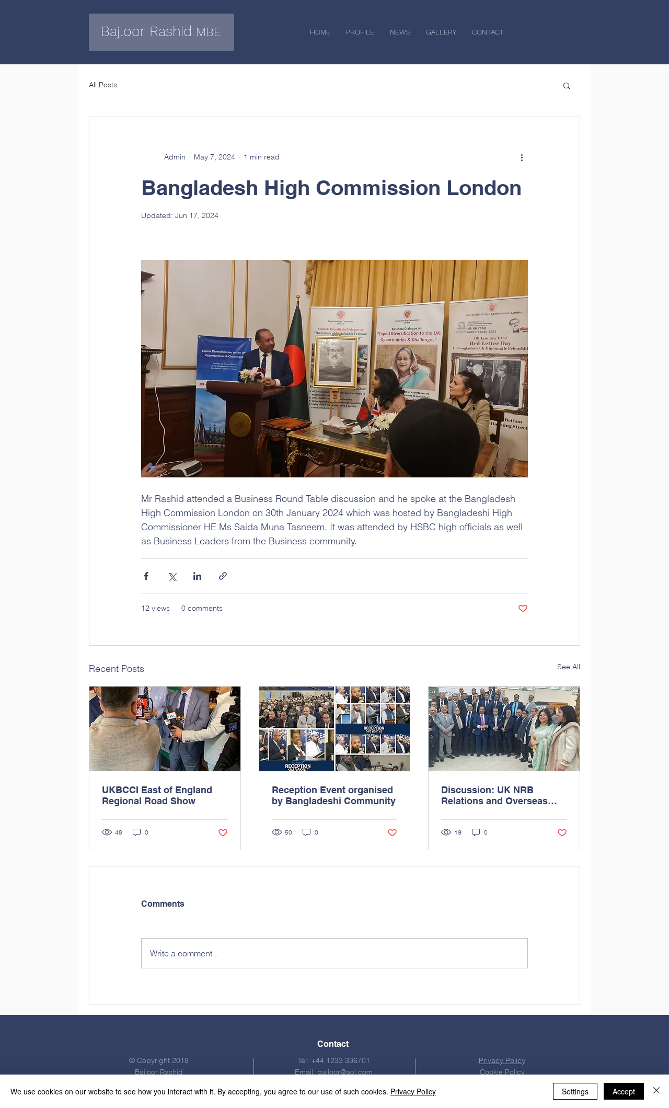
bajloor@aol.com (345, 1072)
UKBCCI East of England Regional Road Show (157, 795)
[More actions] (521, 157)
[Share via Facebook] (146, 576)
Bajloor (123, 31)
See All (568, 666)
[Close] (656, 1091)
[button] (567, 85)
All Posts (103, 84)
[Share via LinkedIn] (197, 576)
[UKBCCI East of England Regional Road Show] (164, 729)
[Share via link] (223, 576)
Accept (624, 1091)
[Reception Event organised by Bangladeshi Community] (334, 729)
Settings (575, 1091)
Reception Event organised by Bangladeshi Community (334, 795)
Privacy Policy (413, 1091)
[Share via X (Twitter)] (172, 576)
